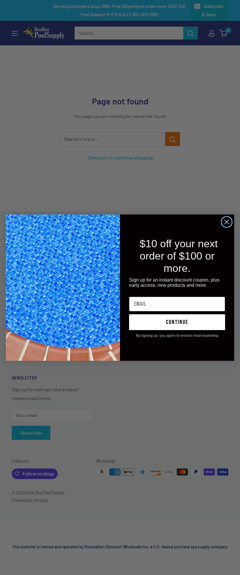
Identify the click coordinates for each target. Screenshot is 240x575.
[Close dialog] (227, 222)
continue (177, 322)
